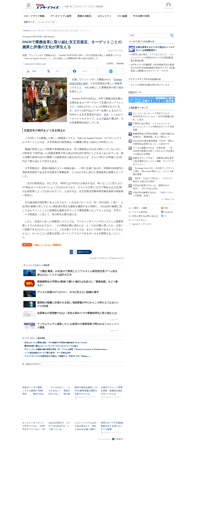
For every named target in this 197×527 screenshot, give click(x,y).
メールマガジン (139, 220)
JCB (106, 114)
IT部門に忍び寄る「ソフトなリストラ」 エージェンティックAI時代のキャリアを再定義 (153, 126)
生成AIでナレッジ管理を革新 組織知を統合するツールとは (112, 390)
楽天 (106, 118)
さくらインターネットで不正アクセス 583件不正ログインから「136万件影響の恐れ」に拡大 (153, 116)
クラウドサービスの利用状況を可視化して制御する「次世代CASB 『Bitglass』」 (58, 356)
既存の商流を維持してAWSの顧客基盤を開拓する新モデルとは (86, 390)
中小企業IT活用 (141, 16)
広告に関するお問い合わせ (145, 216)
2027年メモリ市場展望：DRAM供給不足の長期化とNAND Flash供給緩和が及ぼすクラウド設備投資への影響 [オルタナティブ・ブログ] (153, 68)
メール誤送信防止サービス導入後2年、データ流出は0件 (47, 353)
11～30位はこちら (168, 199)
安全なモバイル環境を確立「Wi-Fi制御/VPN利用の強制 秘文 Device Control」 (56, 342)
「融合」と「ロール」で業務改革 (47, 245)
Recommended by (105, 439)
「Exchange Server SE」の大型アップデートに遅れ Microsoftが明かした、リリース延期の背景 (154, 171)
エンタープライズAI (46, 22)
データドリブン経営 (61, 16)
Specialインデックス (141, 224)
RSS (166, 208)
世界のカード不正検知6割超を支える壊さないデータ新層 (112, 426)
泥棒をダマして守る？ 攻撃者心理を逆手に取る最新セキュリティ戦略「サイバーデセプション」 (153, 161)
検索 (172, 35)
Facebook (168, 212)
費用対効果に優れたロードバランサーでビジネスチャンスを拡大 (51, 346)
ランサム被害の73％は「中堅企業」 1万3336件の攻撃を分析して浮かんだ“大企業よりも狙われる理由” (154, 151)
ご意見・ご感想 (139, 208)
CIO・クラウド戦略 (34, 16)
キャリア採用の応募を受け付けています (150, 85)
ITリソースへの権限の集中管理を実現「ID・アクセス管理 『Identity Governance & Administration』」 (67, 349)
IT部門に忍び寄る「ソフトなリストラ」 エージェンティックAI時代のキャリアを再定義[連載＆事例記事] (152, 57)
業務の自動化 (84, 16)
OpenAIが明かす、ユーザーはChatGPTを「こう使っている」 (59, 426)
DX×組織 (122, 16)
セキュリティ (104, 16)
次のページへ (83, 252)
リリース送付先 (139, 212)
